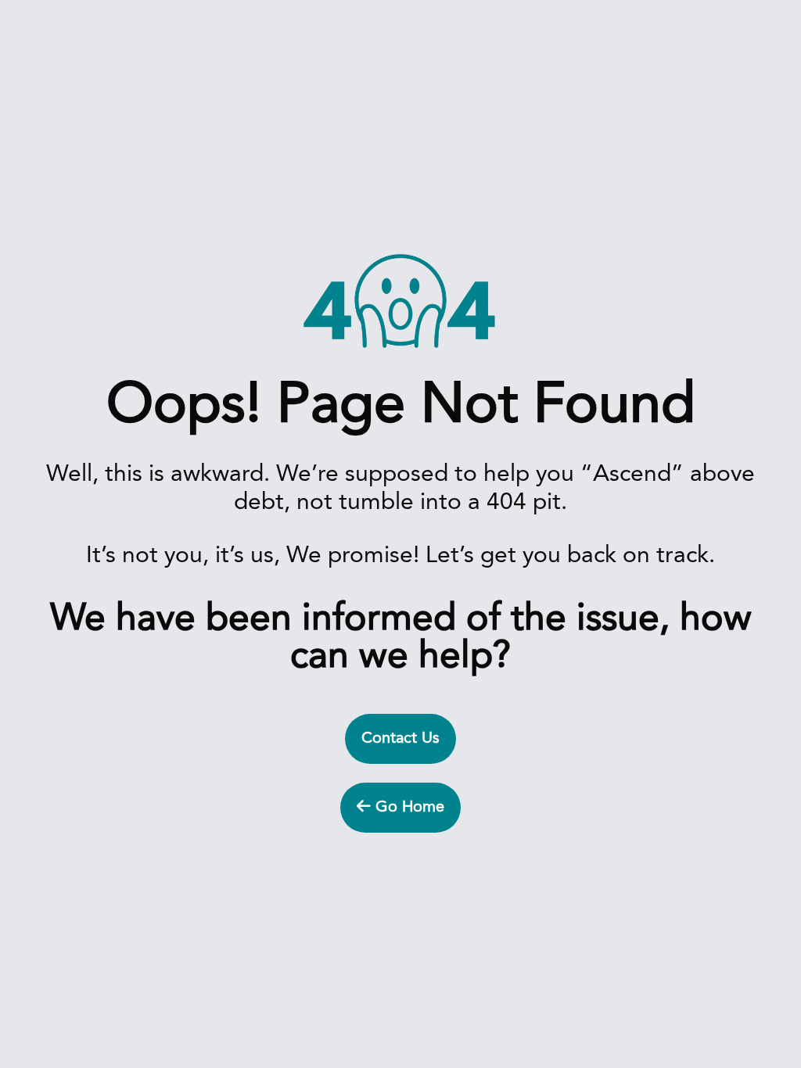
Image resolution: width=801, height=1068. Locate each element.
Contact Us (400, 739)
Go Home (407, 807)
